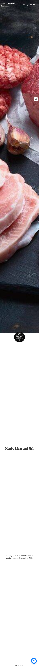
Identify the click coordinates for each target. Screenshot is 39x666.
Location (11, 3)
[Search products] (36, 99)
